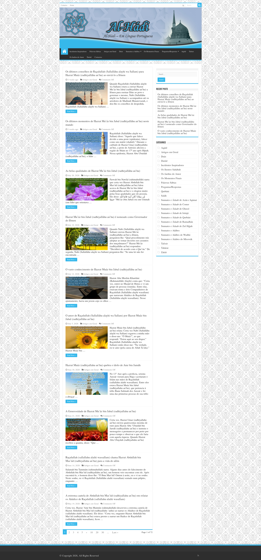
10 (91, 532)
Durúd (89, 57)
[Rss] (183, 5)
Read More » (71, 111)
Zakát (164, 252)
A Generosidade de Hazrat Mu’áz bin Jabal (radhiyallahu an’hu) (101, 411)
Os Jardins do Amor (77, 57)
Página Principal (64, 51)
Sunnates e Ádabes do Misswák (176, 239)
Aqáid (183, 51)
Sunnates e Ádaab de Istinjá (175, 213)
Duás (121, 51)
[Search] (200, 5)
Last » (115, 532)
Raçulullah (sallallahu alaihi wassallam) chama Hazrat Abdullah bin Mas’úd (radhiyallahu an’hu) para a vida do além (103, 459)
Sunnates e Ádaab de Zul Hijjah (176, 226)
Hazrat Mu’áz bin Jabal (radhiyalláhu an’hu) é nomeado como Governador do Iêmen (106, 218)
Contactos (64, 5)
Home (72, 5)
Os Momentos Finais (151, 51)
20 (97, 532)
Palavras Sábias (95, 51)
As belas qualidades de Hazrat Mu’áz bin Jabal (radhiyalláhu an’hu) (103, 171)
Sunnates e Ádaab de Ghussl (175, 208)
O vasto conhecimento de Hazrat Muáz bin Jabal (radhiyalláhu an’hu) (104, 269)
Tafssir (191, 51)
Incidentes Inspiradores (78, 51)
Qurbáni (165, 191)
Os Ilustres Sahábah (171, 169)
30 (102, 532)
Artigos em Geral (110, 51)
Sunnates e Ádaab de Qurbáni (175, 217)
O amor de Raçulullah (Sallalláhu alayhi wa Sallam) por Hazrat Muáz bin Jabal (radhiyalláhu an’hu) (106, 317)
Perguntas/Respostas (169, 51)
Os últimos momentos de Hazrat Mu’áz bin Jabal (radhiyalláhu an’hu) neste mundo (107, 122)
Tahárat (164, 247)
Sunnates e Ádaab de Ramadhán (177, 221)
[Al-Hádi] (131, 27)
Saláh (164, 195)
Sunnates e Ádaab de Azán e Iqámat (179, 200)
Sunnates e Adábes (133, 51)
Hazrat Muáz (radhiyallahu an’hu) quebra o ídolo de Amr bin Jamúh (103, 365)
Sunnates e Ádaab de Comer (175, 204)
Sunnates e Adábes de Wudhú (175, 234)
